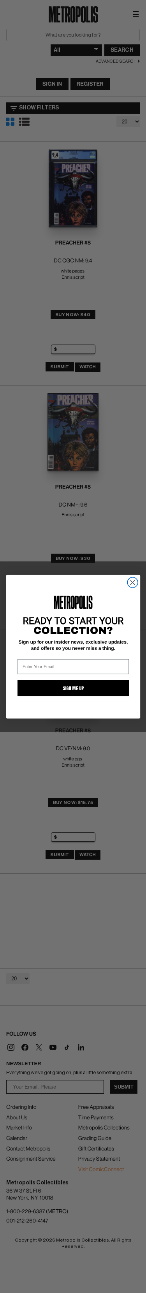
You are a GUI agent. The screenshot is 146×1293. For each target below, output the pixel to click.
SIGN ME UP (72, 687)
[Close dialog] (132, 582)
